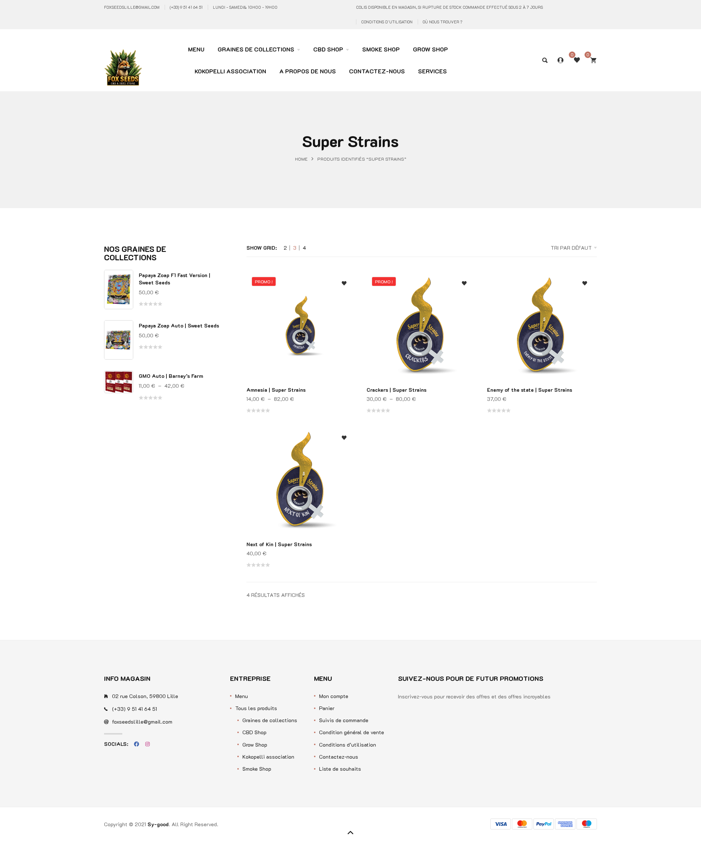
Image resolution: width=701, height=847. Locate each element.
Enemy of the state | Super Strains (529, 389)
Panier (326, 708)
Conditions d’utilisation (347, 744)
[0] (593, 60)
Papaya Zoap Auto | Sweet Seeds (179, 325)
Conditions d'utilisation (387, 21)
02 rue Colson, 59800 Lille (145, 696)
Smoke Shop (256, 768)
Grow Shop (254, 744)
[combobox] (549, 247)
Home (301, 158)
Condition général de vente (351, 732)
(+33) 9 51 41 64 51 (186, 7)
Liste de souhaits (340, 768)
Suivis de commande (343, 720)
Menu (241, 696)
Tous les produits (256, 708)
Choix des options (344, 332)
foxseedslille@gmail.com (132, 7)
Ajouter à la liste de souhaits (344, 283)
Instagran (147, 744)
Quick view (344, 318)
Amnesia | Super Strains (276, 389)
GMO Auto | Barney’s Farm (171, 375)
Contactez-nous (338, 756)
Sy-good (158, 824)
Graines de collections (269, 720)
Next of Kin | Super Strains (279, 544)
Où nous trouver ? (442, 21)
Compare (344, 303)
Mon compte (333, 696)
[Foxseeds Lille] (123, 55)
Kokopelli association (268, 756)
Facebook (136, 744)
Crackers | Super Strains (396, 389)
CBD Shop (254, 732)
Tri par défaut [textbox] (571, 247)
